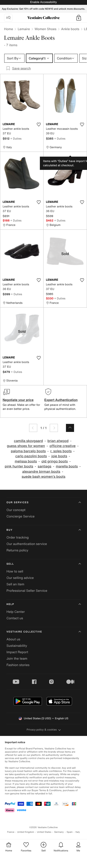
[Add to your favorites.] (38, 124)
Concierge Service (20, 516)
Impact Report (17, 652)
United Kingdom (25, 832)
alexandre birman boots (41, 471)
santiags (44, 466)
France (10, 832)
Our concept (15, 509)
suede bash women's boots (43, 476)
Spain (70, 832)
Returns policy (17, 550)
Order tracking (17, 537)
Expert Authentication (61, 399)
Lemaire (24, 29)
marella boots (67, 466)
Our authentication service (26, 543)
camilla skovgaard (28, 440)
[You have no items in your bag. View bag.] (79, 17)
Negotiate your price (18, 399)
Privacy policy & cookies (42, 730)
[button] (79, 17)
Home (8, 29)
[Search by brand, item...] (8, 17)
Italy (77, 832)
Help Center (15, 611)
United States (44, 832)
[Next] (54, 428)
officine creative (63, 445)
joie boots (59, 456)
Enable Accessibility (43, 2)
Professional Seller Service (26, 590)
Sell (10, 564)
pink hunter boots (19, 466)
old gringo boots (54, 461)
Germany (59, 832)
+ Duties (15, 138)
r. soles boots (61, 451)
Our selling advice (20, 577)
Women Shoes (45, 29)
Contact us (14, 618)
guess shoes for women (26, 445)
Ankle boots (70, 29)
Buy (9, 530)
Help (10, 604)
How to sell (14, 571)
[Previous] (33, 428)
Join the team (16, 658)
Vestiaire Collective (24, 632)
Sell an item (15, 584)
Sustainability (16, 645)
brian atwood (57, 440)
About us (13, 639)
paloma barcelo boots (28, 451)
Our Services (17, 502)
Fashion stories (18, 664)
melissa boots (26, 461)
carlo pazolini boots (31, 456)
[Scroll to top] (70, 428)
